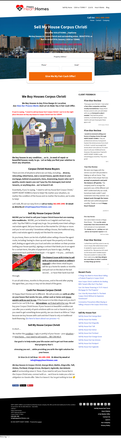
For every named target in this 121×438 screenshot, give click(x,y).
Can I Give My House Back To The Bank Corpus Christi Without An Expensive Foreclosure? (92, 296)
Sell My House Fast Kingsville (88, 323)
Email (76, 65)
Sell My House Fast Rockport (88, 343)
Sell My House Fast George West (89, 316)
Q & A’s (90, 7)
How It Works (99, 7)
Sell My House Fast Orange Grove (90, 336)
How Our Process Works (28, 105)
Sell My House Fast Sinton (87, 330)
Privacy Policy (105, 425)
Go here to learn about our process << (42, 318)
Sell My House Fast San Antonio (89, 340)
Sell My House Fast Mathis (87, 319)
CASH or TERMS (79, 7)
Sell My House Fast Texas (102, 408)
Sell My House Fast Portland (88, 333)
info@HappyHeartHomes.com (38, 206)
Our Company (105, 423)
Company (106, 20)
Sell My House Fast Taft (86, 326)
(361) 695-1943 (102, 17)
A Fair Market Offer (104, 414)
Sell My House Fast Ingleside (88, 347)
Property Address (60, 57)
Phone (44, 65)
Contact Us (106, 417)
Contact (98, 20)
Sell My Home (67, 7)
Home (92, 20)
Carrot (40, 422)
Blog (107, 7)
